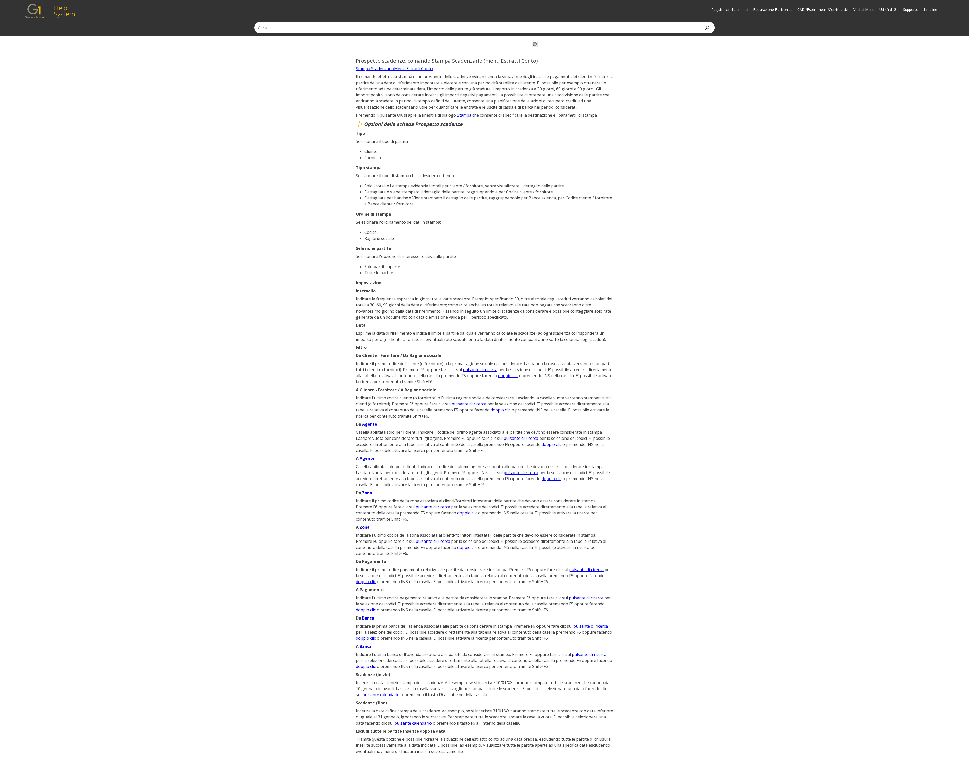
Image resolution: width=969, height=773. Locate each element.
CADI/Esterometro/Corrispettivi (822, 9)
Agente (369, 424)
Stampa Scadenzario (375, 68)
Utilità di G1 (888, 9)
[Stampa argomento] (535, 44)
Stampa (464, 115)
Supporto (910, 9)
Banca (368, 618)
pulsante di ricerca (480, 369)
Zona (367, 493)
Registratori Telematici (729, 9)
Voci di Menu (863, 9)
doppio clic (508, 375)
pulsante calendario (381, 695)
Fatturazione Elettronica (772, 9)
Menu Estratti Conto (413, 68)
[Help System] (34, 11)
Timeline (930, 9)
